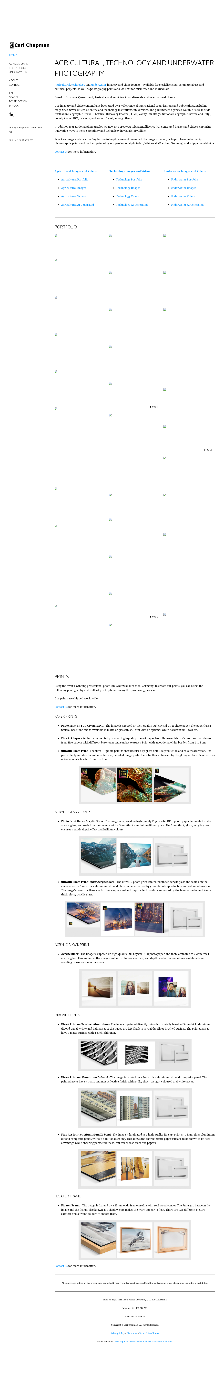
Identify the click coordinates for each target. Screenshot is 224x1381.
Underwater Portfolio (184, 179)
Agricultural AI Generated (77, 205)
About (13, 80)
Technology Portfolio (129, 179)
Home (13, 55)
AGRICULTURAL (18, 63)
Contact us (61, 151)
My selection (18, 101)
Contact (15, 84)
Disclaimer (132, 1333)
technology (78, 84)
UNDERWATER (18, 72)
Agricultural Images (73, 188)
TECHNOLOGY (17, 68)
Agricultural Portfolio (74, 179)
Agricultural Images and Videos (76, 171)
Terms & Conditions (149, 1333)
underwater (98, 84)
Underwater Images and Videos (185, 171)
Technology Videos (127, 196)
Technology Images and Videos (130, 171)
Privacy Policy (118, 1333)
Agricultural (62, 84)
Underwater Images (183, 188)
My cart (14, 105)
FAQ (11, 93)
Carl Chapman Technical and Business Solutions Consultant (143, 1341)
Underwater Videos (183, 196)
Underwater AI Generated (187, 205)
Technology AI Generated (132, 205)
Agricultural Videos (73, 196)
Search (14, 97)
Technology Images (128, 188)
